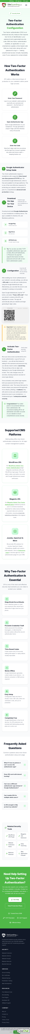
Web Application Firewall (24, 853)
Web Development (7, 983)
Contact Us (5, 1014)
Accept (16, 1031)
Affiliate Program (6, 1003)
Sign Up (19, 1)
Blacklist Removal (6, 964)
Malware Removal (11, 853)
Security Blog (5, 994)
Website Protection (7, 953)
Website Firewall (6, 958)
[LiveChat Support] (23, 1033)
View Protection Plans (15, 906)
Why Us (4, 1011)
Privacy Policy (5, 1022)
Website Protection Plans (11, 844)
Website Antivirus (6, 955)
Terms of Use (5, 1019)
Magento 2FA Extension (23, 835)
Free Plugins (5, 997)
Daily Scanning (23, 844)
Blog (12, 1)
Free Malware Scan (7, 992)
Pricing (4, 1017)
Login (26, 1)
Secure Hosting (6, 972)
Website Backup (6, 978)
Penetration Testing (7, 980)
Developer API (5, 1000)
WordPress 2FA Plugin (11, 835)
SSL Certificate (6, 975)
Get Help (16, 899)
